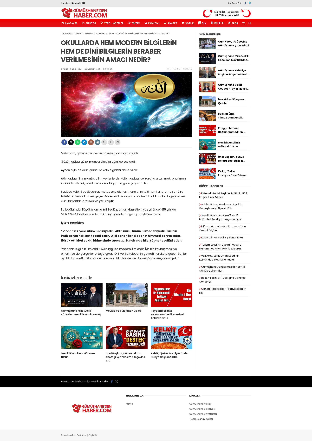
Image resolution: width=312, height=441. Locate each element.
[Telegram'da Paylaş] (84, 142)
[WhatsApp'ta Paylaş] (77, 142)
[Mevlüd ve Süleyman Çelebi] (126, 295)
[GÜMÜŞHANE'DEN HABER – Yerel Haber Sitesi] (84, 17)
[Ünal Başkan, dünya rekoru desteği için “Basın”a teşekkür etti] (126, 337)
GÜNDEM (187, 68)
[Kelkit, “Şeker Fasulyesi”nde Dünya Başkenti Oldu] (171, 337)
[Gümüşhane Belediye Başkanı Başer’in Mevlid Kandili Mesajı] (207, 77)
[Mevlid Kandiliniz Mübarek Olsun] (82, 337)
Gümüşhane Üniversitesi (203, 414)
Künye (129, 403)
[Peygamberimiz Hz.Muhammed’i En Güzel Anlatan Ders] (171, 295)
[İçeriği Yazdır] (97, 142)
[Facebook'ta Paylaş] (64, 142)
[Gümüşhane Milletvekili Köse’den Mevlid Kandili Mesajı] (82, 295)
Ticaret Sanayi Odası (201, 419)
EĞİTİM (177, 68)
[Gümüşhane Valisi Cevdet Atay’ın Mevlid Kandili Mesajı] (207, 91)
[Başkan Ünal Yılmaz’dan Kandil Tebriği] (207, 120)
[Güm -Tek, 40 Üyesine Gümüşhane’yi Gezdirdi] (207, 48)
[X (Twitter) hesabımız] (250, 3)
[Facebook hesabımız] (245, 3)
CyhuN (93, 435)
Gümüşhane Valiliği (200, 403)
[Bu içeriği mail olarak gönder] (91, 142)
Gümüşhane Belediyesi (202, 408)
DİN (169, 68)
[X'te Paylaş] (71, 142)
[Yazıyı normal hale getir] (117, 142)
